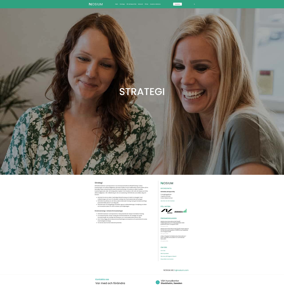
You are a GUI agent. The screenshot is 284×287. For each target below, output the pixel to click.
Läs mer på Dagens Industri (168, 256)
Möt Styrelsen (165, 253)
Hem (116, 4)
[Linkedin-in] (194, 4)
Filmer (146, 4)
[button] (177, 4)
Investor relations (155, 4)
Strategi (122, 4)
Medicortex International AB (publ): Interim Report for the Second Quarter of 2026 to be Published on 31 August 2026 (175, 230)
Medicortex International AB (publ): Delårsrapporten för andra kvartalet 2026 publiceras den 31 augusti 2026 (172, 223)
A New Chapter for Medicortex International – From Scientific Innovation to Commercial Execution (173, 237)
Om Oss (163, 250)
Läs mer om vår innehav (168, 201)
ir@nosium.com (182, 270)
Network (140, 4)
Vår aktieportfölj (131, 4)
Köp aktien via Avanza (167, 259)
